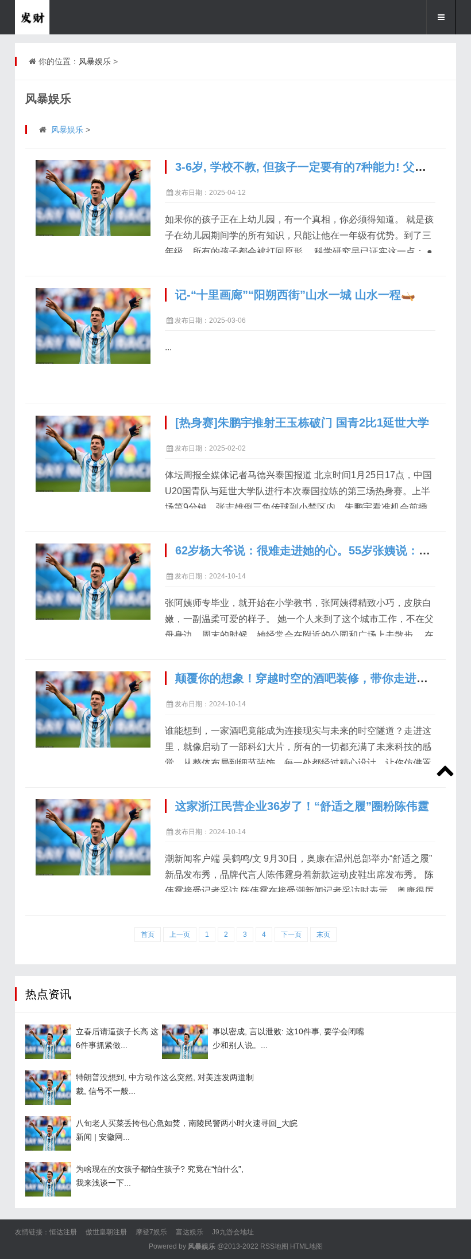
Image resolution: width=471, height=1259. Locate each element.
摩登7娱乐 (151, 1232)
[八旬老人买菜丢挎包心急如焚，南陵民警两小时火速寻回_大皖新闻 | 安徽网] (48, 1133)
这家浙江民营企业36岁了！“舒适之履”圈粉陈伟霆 (302, 806)
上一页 (179, 934)
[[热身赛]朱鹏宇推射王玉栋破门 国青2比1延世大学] (93, 454)
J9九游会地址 (233, 1232)
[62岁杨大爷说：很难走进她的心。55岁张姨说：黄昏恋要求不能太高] (93, 582)
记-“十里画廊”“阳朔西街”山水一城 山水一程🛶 (295, 294)
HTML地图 (306, 1246)
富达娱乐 (189, 1232)
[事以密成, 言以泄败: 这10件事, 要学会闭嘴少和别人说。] (185, 1042)
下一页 (291, 934)
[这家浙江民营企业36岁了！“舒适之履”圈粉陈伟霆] (93, 837)
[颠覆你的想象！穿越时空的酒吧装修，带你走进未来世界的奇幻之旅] (93, 709)
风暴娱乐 (95, 61)
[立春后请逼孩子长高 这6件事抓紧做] (48, 1042)
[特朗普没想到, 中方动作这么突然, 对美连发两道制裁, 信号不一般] (48, 1087)
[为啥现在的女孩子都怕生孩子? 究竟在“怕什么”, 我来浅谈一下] (48, 1179)
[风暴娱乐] (72, 17)
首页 (148, 934)
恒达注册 (63, 1232)
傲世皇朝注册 (106, 1232)
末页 (323, 934)
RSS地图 (274, 1246)
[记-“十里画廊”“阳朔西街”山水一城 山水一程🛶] (93, 326)
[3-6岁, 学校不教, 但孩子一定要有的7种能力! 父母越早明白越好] (93, 198)
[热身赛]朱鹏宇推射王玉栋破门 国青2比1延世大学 (302, 422)
